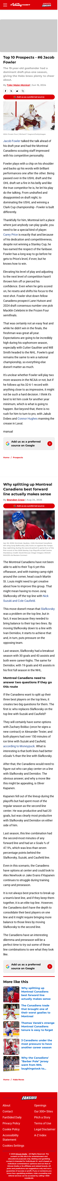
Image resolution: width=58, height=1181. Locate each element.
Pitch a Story (42, 1117)
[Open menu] (5, 5)
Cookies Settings (13, 1145)
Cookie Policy (11, 1129)
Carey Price (10, 234)
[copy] (23, 91)
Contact (8, 1111)
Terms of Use (42, 1123)
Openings (40, 1105)
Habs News (18, 1079)
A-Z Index (40, 1135)
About (6, 1105)
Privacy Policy (11, 1123)
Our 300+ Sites (43, 1111)
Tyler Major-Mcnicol (18, 85)
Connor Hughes (28, 418)
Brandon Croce (16, 499)
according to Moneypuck (19, 746)
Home (6, 457)
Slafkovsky (48, 609)
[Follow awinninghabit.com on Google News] (49, 443)
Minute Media (21, 1154)
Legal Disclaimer (44, 1129)
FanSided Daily (12, 1117)
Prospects (18, 457)
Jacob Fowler (12, 141)
